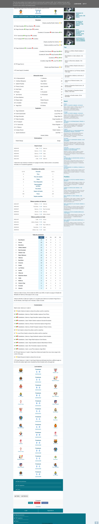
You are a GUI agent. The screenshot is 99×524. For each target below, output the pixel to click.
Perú (65, 156)
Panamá (65, 165)
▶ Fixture (18, 489)
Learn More (77, 4)
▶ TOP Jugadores (20, 485)
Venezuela (66, 147)
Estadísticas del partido (24, 16)
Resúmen (16, 16)
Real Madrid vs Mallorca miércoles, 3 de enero (74, 76)
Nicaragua (66, 138)
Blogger (55, 523)
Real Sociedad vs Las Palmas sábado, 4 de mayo (75, 71)
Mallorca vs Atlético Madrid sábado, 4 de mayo (74, 51)
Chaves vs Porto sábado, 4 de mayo (73, 113)
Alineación (31, 16)
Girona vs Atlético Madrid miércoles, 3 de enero (74, 66)
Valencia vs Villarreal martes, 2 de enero (73, 81)
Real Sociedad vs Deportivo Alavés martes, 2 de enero (74, 91)
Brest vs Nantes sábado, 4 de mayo (73, 105)
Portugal (65, 112)
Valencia (25, 496)
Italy (65, 120)
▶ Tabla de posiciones (21, 481)
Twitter (30, 503)
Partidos (39, 16)
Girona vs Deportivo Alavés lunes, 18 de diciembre (74, 86)
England (65, 129)
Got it (84, 4)
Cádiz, (18, 496)
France (65, 104)
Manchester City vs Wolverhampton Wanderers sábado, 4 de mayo (74, 131)
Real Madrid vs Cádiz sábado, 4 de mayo (74, 56)
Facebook (45, 503)
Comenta (38, 506)
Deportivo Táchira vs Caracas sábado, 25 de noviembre (72, 149)
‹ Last (25, 510)
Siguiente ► (50, 510)
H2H (35, 16)
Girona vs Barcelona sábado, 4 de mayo (73, 61)
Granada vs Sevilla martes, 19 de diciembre (73, 96)
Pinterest (37, 503)
